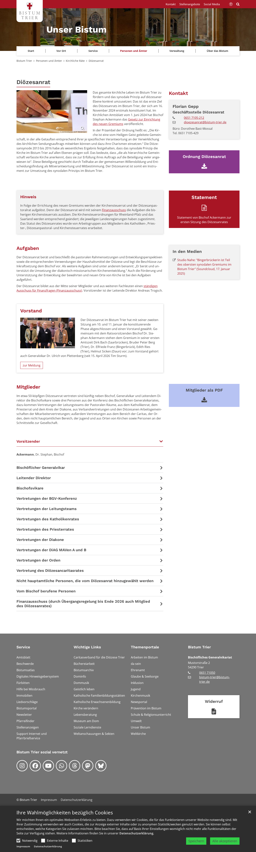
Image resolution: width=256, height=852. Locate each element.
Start (31, 51)
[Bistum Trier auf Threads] (74, 765)
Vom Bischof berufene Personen (46, 591)
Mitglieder (28, 387)
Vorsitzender (28, 441)
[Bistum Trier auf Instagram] (22, 765)
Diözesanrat (96, 61)
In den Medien (187, 251)
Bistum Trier (24, 61)
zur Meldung (31, 365)
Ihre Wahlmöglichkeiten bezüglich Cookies (64, 813)
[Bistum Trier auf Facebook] (35, 765)
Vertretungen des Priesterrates (45, 529)
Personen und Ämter (49, 61)
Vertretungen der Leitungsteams (46, 508)
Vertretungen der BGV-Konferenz (46, 498)
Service (23, 647)
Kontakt (178, 93)
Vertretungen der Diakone (40, 539)
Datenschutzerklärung (136, 833)
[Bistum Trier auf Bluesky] (100, 765)
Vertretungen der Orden (38, 560)
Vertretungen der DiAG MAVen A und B (51, 550)
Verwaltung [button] (176, 51)
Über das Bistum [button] (217, 51)
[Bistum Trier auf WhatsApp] (61, 765)
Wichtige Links (87, 647)
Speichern (196, 841)
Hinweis (28, 196)
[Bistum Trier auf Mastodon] (87, 765)
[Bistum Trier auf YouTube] (48, 765)
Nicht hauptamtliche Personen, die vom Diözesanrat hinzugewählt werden (84, 581)
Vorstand (31, 311)
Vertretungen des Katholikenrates (47, 519)
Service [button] (93, 51)
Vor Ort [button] (61, 51)
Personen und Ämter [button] (133, 51)
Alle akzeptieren (224, 841)
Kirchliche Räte (75, 61)
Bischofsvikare (29, 488)
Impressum (23, 846)
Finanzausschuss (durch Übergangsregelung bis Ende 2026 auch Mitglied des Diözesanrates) (83, 603)
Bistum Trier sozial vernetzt (42, 752)
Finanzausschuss (114, 210)
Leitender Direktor (33, 478)
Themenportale (145, 647)
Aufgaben (27, 248)
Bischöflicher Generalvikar (40, 467)
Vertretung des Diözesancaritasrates (50, 570)
